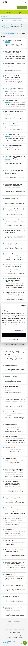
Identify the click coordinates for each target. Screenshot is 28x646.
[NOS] (4, 2)
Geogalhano (7, 295)
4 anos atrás (8, 488)
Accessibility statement (20, 624)
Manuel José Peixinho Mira (10, 413)
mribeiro (6, 520)
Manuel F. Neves (8, 388)
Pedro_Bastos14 (8, 531)
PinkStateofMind (8, 367)
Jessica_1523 (7, 587)
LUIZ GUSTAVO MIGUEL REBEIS (11, 426)
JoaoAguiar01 (7, 210)
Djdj (5, 356)
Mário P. (12, 159)
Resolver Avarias (12, 79)
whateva (6, 542)
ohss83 (6, 598)
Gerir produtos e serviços (18, 388)
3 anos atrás (20, 295)
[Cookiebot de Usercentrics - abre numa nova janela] (20, 306)
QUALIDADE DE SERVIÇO (15, 635)
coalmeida (7, 244)
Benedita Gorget (8, 187)
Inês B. (12, 42)
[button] (2, 7)
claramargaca (7, 449)
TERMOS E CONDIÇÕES (12, 637)
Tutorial (7, 42)
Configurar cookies (13, 339)
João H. (6, 79)
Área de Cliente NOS (15, 587)
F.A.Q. (6, 91)
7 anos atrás (17, 114)
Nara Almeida (7, 221)
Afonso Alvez (7, 283)
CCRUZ (6, 498)
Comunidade (5, 16)
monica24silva (8, 255)
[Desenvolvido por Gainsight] (14, 622)
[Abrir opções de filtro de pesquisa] (25, 20)
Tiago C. (6, 114)
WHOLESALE (22, 637)
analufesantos (8, 565)
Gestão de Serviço (19, 159)
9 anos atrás (8, 390)
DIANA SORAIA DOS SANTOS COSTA (12, 610)
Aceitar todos (14, 335)
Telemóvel (17, 42)
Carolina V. (7, 54)
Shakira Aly (7, 460)
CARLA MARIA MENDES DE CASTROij (12, 268)
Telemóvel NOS (14, 175)
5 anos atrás (22, 42)
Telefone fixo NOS (16, 187)
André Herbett (8, 234)
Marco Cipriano (8, 576)
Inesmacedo (7, 472)
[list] (15, 42)
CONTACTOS (8, 629)
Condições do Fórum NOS (8, 624)
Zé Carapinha (7, 553)
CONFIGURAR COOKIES (15, 632)
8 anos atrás (18, 54)
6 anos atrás (18, 598)
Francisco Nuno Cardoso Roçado (11, 401)
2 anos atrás (19, 79)
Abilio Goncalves (8, 438)
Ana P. (6, 66)
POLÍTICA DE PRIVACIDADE (19, 629)
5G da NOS (10, 356)
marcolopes (7, 175)
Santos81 (7, 509)
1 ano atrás (20, 175)
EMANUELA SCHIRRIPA (9, 486)
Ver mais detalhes (18, 330)
